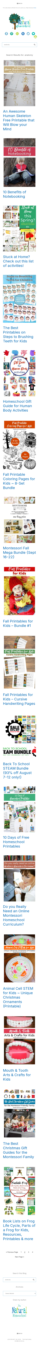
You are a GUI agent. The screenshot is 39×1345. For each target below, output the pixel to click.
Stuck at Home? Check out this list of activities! (18, 261)
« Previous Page (12, 1252)
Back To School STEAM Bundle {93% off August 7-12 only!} (17, 770)
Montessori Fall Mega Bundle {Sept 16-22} (19, 552)
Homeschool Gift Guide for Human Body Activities (17, 405)
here (35, 7)
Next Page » (19, 1257)
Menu (20, 3)
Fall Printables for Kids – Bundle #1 (18, 623)
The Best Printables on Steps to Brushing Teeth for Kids (18, 334)
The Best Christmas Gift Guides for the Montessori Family (18, 1150)
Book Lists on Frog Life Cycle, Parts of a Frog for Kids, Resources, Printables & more (19, 1230)
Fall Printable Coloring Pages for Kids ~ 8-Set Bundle (19, 481)
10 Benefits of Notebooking (14, 194)
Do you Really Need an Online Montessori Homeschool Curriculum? (16, 915)
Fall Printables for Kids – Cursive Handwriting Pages (19, 699)
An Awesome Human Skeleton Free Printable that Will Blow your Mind (18, 120)
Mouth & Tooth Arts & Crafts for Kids (17, 1074)
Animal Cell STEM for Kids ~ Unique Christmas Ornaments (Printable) (18, 997)
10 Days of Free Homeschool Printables (16, 841)
